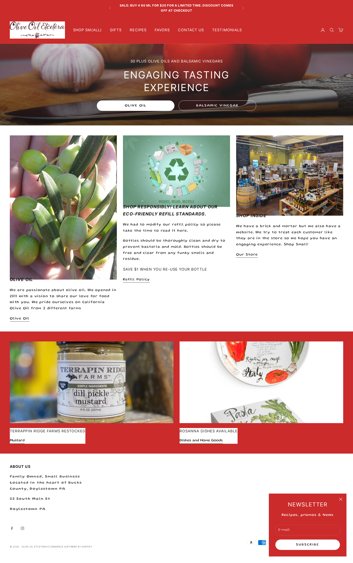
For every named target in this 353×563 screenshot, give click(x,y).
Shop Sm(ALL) (87, 30)
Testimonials (227, 30)
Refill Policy (136, 279)
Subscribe (307, 544)
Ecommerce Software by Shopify (69, 546)
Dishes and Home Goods (201, 440)
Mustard (17, 440)
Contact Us (191, 30)
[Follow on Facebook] (12, 528)
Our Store (247, 254)
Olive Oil (136, 105)
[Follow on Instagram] (22, 528)
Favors (162, 30)
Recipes (138, 30)
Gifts (116, 30)
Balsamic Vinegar (217, 105)
